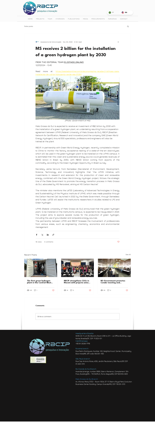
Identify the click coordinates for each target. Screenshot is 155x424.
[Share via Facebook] (37, 235)
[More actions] (118, 41)
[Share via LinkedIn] (48, 235)
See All (128, 254)
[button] (128, 26)
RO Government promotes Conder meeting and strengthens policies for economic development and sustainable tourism (113, 282)
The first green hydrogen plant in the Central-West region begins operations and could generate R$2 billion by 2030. (39, 282)
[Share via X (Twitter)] (42, 235)
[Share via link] (53, 235)
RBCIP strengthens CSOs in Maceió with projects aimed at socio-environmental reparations (77, 282)
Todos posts (28, 26)
